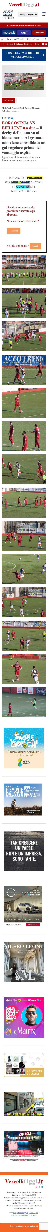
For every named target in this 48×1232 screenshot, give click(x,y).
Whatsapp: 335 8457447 (26, 1203)
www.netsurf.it (31, 1226)
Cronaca (10, 44)
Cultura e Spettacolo (24, 44)
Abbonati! (13, 230)
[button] (43, 39)
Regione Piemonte (34, 39)
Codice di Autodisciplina (20, 1215)
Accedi (35, 246)
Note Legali (34, 1213)
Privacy (33, 1215)
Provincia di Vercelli (15, 39)
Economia (39, 44)
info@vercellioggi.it (20, 1213)
